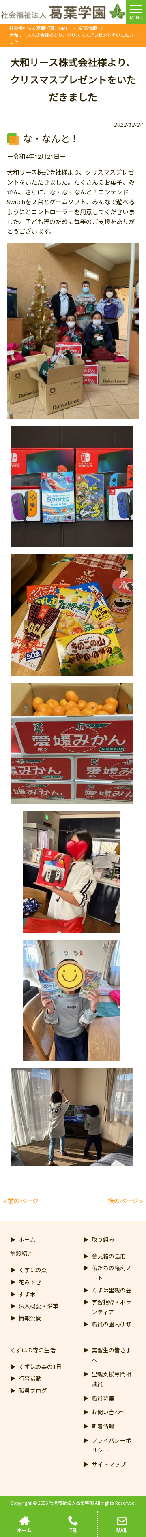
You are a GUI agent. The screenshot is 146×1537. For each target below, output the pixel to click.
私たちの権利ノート (111, 1273)
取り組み (103, 1239)
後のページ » (125, 1201)
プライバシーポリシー (111, 1445)
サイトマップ (109, 1464)
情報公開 (30, 1318)
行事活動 (30, 1378)
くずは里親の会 (111, 1290)
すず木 (27, 1294)
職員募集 (103, 1398)
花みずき (30, 1282)
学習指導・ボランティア (111, 1307)
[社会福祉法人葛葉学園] (63, 11)
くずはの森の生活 (33, 1350)
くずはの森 (33, 1270)
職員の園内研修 (111, 1324)
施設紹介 (21, 1254)
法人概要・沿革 (38, 1306)
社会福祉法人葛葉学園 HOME (38, 28)
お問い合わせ (109, 1412)
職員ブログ (33, 1391)
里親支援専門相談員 (111, 1379)
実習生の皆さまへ (111, 1355)
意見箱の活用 (109, 1256)
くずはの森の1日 (40, 1367)
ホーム (27, 1239)
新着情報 (88, 28)
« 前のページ (20, 1201)
